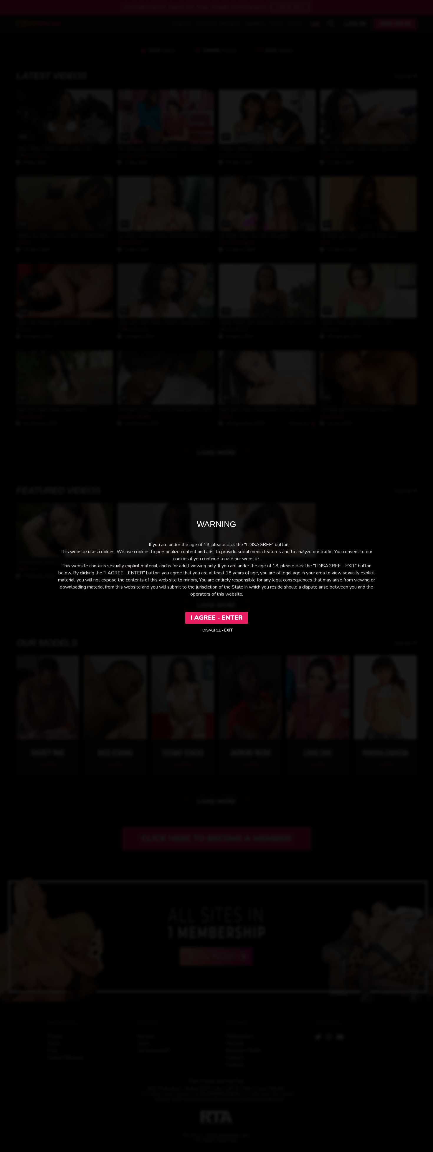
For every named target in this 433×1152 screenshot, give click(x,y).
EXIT (228, 630)
